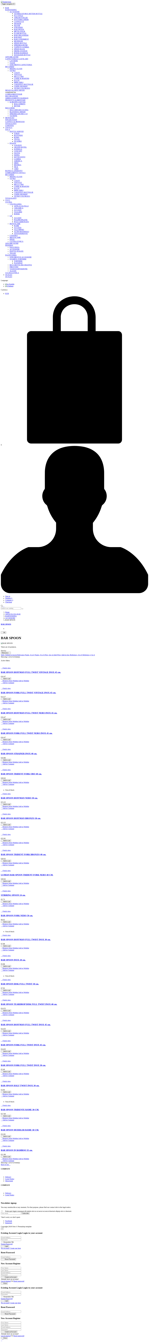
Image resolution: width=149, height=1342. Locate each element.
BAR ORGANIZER (21, 35)
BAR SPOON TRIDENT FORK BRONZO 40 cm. (23, 854)
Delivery (8, 1177)
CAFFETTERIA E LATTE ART (16, 59)
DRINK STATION (20, 51)
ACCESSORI (14, 12)
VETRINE (13, 116)
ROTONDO (18, 135)
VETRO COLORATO (22, 88)
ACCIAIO (17, 210)
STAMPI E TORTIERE (18, 259)
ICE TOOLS (18, 16)
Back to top (6, 1165)
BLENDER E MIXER (18, 112)
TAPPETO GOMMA (21, 47)
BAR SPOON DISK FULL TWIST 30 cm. (20, 984)
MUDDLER (18, 41)
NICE (16, 167)
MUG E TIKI (19, 76)
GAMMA (17, 159)
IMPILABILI (18, 82)
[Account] (74, 592)
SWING (17, 155)
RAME (16, 226)
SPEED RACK (19, 49)
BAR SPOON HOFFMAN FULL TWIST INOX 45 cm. (26, 1024)
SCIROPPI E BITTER (18, 102)
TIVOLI (17, 139)
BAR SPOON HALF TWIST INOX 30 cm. (20, 1085)
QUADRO (18, 141)
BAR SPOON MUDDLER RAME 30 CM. (20, 1130)
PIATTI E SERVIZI (17, 131)
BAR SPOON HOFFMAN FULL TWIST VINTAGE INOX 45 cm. (31, 672)
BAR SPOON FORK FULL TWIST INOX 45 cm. (23, 1045)
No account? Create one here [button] (11, 1248)
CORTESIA (9, 126)
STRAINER (18, 27)
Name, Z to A (40, 655)
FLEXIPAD (18, 263)
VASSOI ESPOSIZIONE (18, 269)
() (8, 598)
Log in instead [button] (6, 1281)
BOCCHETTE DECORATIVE (21, 265)
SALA (7, 129)
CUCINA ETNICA (16, 241)
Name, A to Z (30, 655)
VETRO (13, 71)
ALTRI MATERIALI (21, 231)
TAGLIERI (18, 212)
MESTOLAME (15, 237)
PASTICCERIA (11, 255)
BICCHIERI (9, 67)
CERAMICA (18, 208)
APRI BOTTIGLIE (21, 18)
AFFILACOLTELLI (21, 206)
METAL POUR (19, 31)
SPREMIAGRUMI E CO (19, 114)
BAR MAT (18, 37)
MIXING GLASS (16, 69)
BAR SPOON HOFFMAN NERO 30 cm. (19, 798)
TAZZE (12, 63)
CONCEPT (18, 151)
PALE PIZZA (14, 247)
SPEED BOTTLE (20, 43)
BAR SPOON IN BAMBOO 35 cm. (17, 1150)
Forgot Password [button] (7, 1244)
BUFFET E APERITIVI (13, 171)
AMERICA (18, 161)
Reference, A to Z (76, 655)
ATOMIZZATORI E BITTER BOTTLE (28, 14)
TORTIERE (18, 261)
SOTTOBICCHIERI (21, 20)
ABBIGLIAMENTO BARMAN (16, 98)
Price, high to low (63, 655)
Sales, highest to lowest (9, 655)
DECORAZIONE (11, 96)
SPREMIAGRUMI (20, 45)
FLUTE (17, 80)
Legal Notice (9, 1179)
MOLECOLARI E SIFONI (15, 90)
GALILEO (18, 145)
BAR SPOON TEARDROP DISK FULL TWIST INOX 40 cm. (29, 1004)
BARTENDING (11, 10)
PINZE (12, 239)
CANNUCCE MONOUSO (15, 122)
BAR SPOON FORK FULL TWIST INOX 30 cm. (23, 1065)
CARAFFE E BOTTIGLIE (23, 84)
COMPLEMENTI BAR (13, 94)
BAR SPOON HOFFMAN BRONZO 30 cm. (21, 818)
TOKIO (17, 133)
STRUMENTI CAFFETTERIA (21, 65)
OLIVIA (17, 153)
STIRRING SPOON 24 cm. (13, 895)
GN (11, 216)
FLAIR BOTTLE (20, 33)
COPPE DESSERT (21, 86)
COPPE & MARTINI (21, 78)
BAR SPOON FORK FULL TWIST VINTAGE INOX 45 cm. (28, 693)
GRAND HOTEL (20, 147)
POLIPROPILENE (20, 220)
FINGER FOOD (11, 120)
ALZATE (13, 271)
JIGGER (17, 25)
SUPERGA (18, 149)
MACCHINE (10, 108)
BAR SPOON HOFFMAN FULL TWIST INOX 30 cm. (26, 939)
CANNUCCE (19, 21)
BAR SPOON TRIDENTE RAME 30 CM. (20, 1110)
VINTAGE (18, 74)
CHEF (16, 169)
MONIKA (17, 165)
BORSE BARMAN (21, 53)
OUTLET (8, 277)
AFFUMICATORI (11, 57)
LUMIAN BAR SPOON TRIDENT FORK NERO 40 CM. (27, 875)
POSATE (13, 143)
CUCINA (8, 202)
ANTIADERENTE (21, 233)
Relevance (6, 653)
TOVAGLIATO (10, 124)
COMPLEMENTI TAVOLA (15, 173)
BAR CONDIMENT (21, 39)
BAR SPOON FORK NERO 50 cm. (17, 915)
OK (3, 632)
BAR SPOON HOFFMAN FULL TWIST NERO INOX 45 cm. (29, 713)
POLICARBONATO (21, 222)
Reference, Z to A (89, 655)
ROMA (16, 137)
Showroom (9, 1181)
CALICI (17, 73)
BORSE (17, 214)
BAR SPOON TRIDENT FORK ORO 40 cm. (21, 774)
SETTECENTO (19, 157)
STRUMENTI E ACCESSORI (20, 257)
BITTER (17, 106)
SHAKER (17, 23)
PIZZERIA (9, 245)
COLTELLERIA (16, 204)
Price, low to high (51, 655)
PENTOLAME (15, 224)
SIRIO (16, 163)
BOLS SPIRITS (19, 104)
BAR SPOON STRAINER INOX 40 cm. (19, 753)
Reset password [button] (18, 1281)
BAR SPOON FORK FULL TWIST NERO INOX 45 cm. (26, 733)
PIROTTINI (14, 267)
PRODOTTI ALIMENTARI (15, 100)
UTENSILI (14, 235)
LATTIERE (14, 61)
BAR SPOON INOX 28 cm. (13, 960)
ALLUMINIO (19, 230)
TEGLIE (13, 253)
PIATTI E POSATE (16, 251)
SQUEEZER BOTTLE (22, 55)
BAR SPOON (19, 29)
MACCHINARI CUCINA (19, 110)
